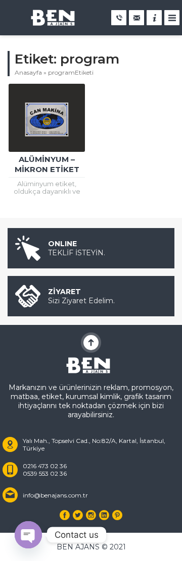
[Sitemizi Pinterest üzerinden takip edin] (117, 515)
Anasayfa (28, 72)
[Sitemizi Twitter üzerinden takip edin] (78, 515)
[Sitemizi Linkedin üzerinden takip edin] (104, 515)
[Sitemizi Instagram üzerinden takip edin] (91, 515)
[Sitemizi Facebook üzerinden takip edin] (65, 515)
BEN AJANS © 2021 (91, 546)
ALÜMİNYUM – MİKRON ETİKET (47, 164)
